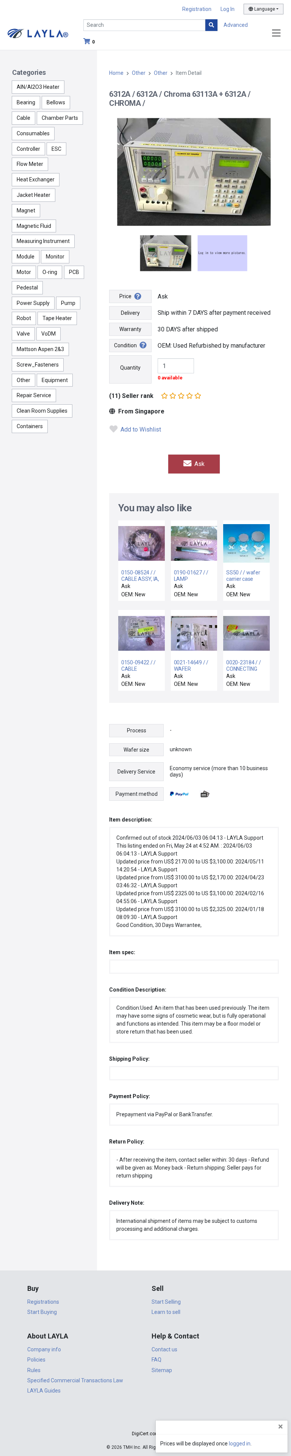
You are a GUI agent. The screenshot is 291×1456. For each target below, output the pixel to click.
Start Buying (42, 1312)
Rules (34, 1370)
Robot (24, 318)
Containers (30, 426)
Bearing (26, 102)
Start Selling (166, 1302)
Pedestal (27, 288)
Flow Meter (30, 164)
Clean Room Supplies (42, 411)
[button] (145, 1420)
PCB (74, 272)
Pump (68, 303)
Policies (36, 1360)
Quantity (130, 368)
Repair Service (34, 395)
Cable (23, 118)
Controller (28, 149)
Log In (228, 9)
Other (23, 380)
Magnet (26, 210)
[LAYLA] (38, 33)
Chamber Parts (60, 118)
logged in (239, 1444)
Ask (199, 463)
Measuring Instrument (43, 241)
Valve (23, 334)
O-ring (49, 272)
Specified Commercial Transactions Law (75, 1380)
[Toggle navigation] (276, 33)
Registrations (43, 1302)
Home (116, 73)
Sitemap (162, 1370)
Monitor (55, 257)
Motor (24, 272)
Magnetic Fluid (34, 226)
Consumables (33, 133)
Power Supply (33, 303)
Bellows (56, 102)
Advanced (236, 25)
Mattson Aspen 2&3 (40, 349)
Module (25, 257)
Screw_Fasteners (38, 365)
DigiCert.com (145, 1433)
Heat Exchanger (36, 179)
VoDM (48, 334)
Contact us (164, 1349)
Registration (196, 9)
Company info (44, 1349)
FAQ (156, 1360)
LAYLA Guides (44, 1391)
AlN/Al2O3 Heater (38, 87)
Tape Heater (57, 318)
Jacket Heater (33, 195)
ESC (56, 149)
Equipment (55, 380)
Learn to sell (166, 1312)
